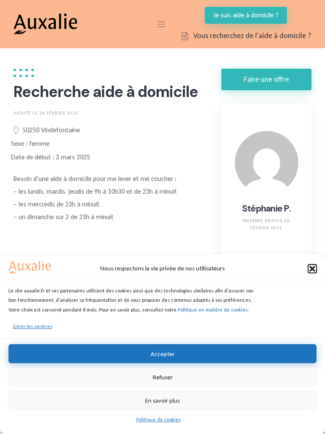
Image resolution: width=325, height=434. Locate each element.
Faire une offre (266, 79)
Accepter (163, 354)
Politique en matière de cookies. (213, 310)
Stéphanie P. (266, 208)
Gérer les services (32, 326)
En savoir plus (162, 400)
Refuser (163, 377)
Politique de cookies (158, 420)
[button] (312, 268)
